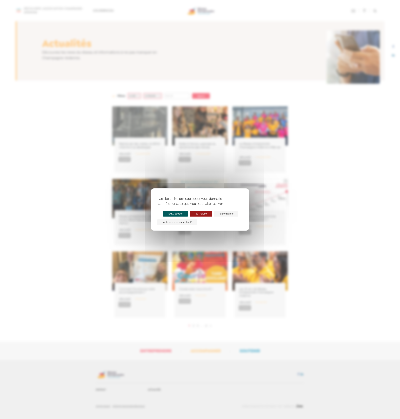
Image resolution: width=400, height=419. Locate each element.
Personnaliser (226, 213)
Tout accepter (175, 213)
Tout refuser (201, 213)
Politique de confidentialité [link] (177, 222)
